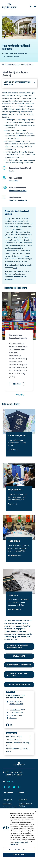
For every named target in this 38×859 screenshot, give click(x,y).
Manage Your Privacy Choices (19, 850)
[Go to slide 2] (21, 395)
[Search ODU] (31, 6)
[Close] (36, 812)
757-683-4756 (15, 710)
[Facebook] (4, 787)
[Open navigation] (35, 6)
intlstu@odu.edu (16, 715)
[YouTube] (14, 787)
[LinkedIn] (19, 787)
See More (16, 384)
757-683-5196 (15, 712)
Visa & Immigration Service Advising (17, 83)
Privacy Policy (19, 843)
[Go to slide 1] (19, 395)
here (15, 268)
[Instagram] (9, 787)
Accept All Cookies (19, 854)
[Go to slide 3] (23, 395)
